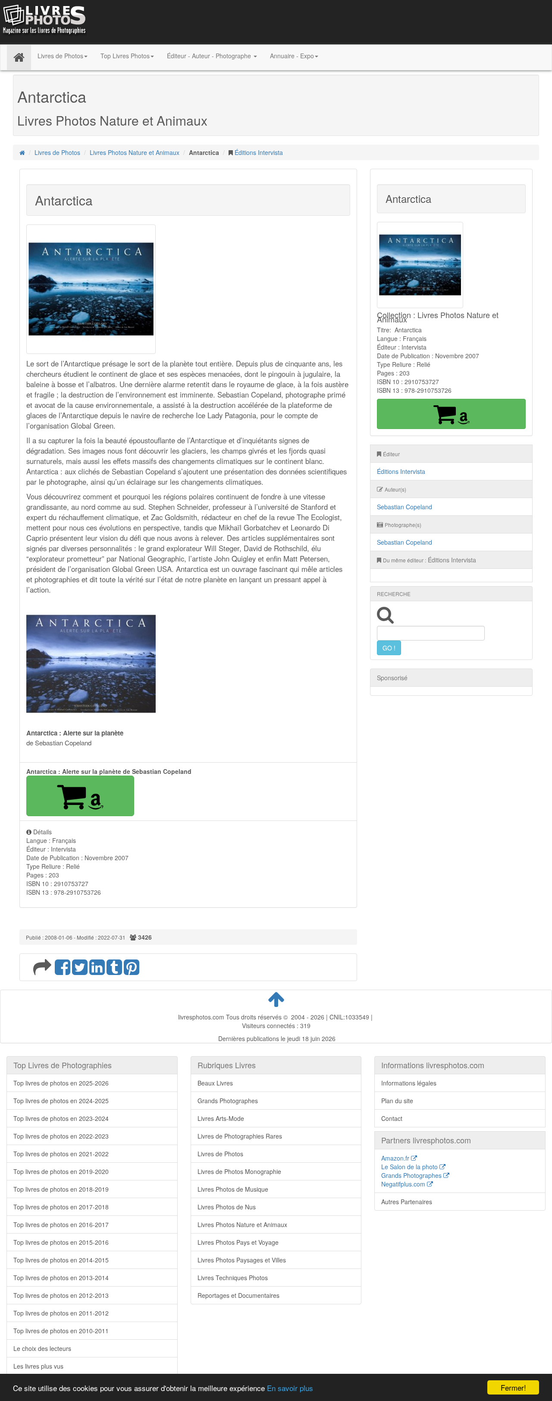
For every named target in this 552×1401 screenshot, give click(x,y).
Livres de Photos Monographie (239, 1171)
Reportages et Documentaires (238, 1295)
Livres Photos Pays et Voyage (238, 1242)
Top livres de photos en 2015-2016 (61, 1242)
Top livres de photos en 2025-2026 (61, 1083)
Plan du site (397, 1100)
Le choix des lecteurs (42, 1348)
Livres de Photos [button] (60, 55)
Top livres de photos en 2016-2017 (61, 1224)
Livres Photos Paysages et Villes (242, 1260)
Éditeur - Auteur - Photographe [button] (210, 55)
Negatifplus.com (404, 1184)
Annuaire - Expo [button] (292, 55)
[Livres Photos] (43, 21)
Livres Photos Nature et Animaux (134, 152)
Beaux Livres (215, 1083)
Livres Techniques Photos (233, 1277)
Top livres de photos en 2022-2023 (61, 1136)
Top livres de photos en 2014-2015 (61, 1260)
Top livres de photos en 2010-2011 (61, 1330)
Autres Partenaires (406, 1201)
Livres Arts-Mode (221, 1118)
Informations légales (408, 1083)
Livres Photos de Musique (233, 1189)
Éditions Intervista (259, 152)
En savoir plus (290, 1387)
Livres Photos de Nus (227, 1206)
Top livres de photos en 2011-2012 (61, 1313)
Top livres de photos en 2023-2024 (61, 1118)
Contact (391, 1118)
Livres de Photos (57, 152)
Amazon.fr (396, 1158)
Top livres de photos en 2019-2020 (61, 1171)
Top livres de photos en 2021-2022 (61, 1153)
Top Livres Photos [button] (125, 55)
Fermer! (513, 1387)
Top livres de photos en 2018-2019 (61, 1189)
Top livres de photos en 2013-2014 (61, 1277)
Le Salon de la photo (410, 1166)
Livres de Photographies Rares (240, 1136)
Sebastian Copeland (404, 506)
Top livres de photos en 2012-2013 (61, 1295)
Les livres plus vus (38, 1366)
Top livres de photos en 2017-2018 (61, 1206)
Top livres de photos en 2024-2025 (61, 1100)
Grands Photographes (228, 1100)
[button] (80, 796)
